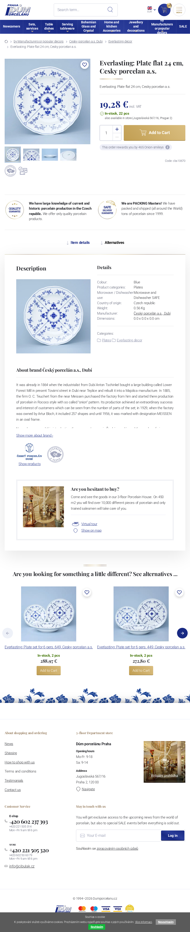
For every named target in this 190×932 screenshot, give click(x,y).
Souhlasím (97, 927)
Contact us (13, 790)
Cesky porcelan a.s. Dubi (85, 41)
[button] (84, 65)
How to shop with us (20, 762)
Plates (106, 340)
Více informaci (143, 922)
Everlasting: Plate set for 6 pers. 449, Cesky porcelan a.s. (141, 647)
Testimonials (14, 781)
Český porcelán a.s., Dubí (152, 313)
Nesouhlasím (165, 922)
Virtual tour (89, 524)
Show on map (91, 530)
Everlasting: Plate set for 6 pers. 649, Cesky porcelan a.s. (49, 647)
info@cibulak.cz (22, 866)
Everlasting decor (120, 41)
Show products (30, 464)
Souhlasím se (107, 848)
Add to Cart (48, 670)
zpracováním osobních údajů (117, 848)
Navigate (88, 789)
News (9, 744)
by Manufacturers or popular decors (38, 41)
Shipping (11, 753)
